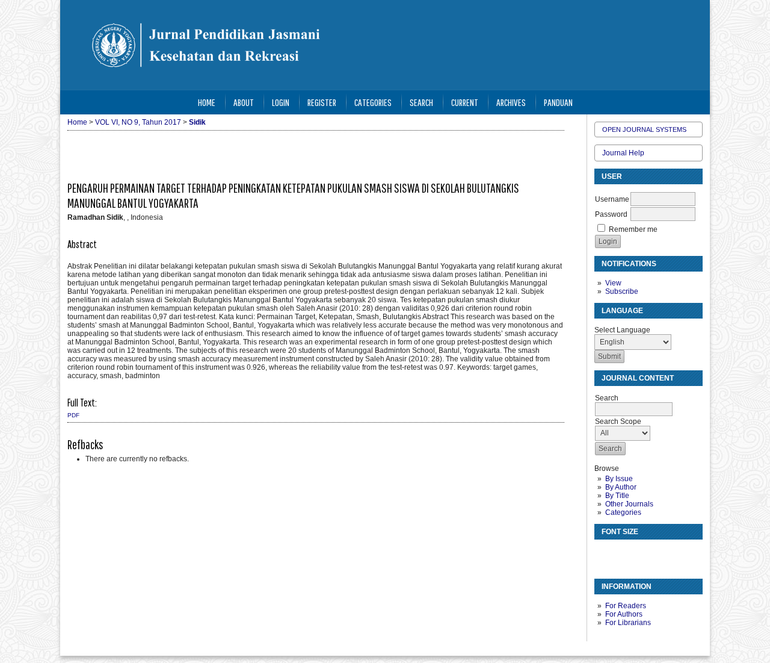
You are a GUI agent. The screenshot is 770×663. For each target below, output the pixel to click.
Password (611, 214)
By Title (617, 495)
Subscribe (621, 291)
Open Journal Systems (644, 129)
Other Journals (629, 504)
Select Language (622, 330)
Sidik (197, 122)
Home (206, 102)
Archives (511, 102)
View (613, 283)
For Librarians (628, 622)
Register (321, 102)
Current (464, 102)
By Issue (619, 479)
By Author (620, 487)
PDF (73, 415)
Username (612, 199)
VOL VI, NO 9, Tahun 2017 (138, 122)
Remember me (633, 229)
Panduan (558, 102)
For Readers (625, 606)
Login (280, 102)
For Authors (623, 614)
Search (421, 102)
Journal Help (623, 153)
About (243, 102)
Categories (623, 512)
